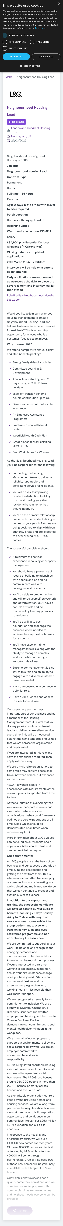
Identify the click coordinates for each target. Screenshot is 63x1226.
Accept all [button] (16, 56)
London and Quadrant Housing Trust (30, 130)
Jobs (9, 77)
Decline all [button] (46, 56)
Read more (40, 28)
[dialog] (31, 36)
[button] (31, 66)
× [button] (59, 3)
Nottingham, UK (21, 136)
